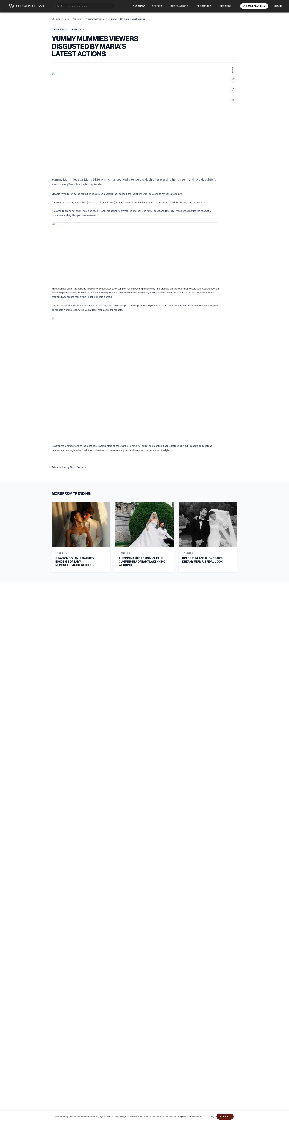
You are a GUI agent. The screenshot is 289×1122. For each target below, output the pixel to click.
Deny (211, 1116)
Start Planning (255, 6)
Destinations (179, 6)
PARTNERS (139, 6)
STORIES (157, 6)
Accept (225, 1116)
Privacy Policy (118, 1116)
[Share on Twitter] (233, 89)
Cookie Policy (131, 1116)
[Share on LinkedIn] (233, 99)
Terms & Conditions (151, 1116)
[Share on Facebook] (233, 79)
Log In (278, 6)
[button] (135, 120)
